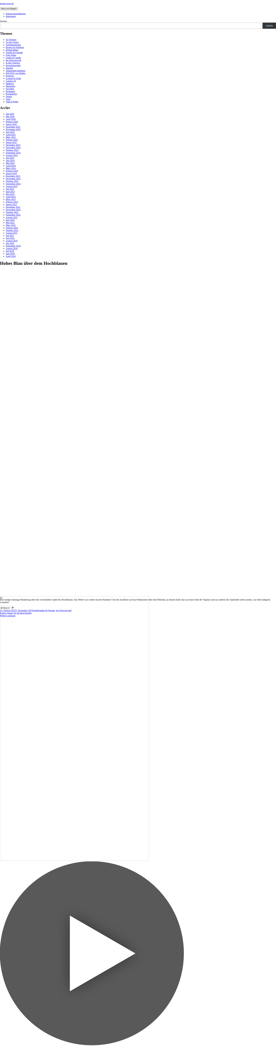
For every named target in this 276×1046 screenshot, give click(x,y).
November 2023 (13, 178)
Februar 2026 (12, 121)
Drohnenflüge (12, 50)
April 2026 (11, 119)
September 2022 (13, 215)
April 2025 (11, 134)
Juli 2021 (10, 235)
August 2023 (12, 186)
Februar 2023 (12, 202)
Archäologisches (13, 45)
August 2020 (12, 241)
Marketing (10, 86)
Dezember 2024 (13, 145)
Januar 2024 (11, 173)
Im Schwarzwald (13, 60)
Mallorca (10, 83)
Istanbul (9, 68)
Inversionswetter (13, 65)
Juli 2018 (10, 251)
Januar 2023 (11, 204)
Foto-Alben (11, 55)
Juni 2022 (10, 220)
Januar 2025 (11, 142)
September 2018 (13, 246)
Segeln (9, 96)
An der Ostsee (12, 42)
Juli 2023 (10, 189)
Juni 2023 (10, 191)
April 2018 (11, 256)
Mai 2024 (10, 163)
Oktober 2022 (12, 212)
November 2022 (13, 209)
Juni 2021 (10, 238)
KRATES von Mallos (15, 73)
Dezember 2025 (13, 127)
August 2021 (12, 233)
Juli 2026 (10, 114)
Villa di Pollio (12, 101)
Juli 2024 (10, 158)
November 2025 (13, 129)
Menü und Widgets (9, 9)
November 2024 (13, 147)
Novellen (10, 89)
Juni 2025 (10, 132)
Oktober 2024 (12, 150)
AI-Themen (11, 39)
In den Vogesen (13, 63)
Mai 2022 (10, 222)
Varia (8, 99)
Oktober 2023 (12, 181)
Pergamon (10, 91)
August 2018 (12, 248)
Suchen (3, 21)
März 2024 (11, 168)
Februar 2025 (12, 140)
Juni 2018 (10, 253)
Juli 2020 (10, 243)
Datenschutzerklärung (16, 14)
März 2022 (11, 225)
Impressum (11, 16)
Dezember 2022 (13, 207)
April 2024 (11, 165)
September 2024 (13, 153)
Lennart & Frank (13, 78)
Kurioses (10, 76)
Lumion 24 (11, 81)
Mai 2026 (10, 116)
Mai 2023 (10, 194)
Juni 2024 (10, 160)
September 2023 (13, 184)
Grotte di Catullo (13, 57)
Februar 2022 (12, 228)
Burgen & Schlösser (15, 47)
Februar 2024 (12, 171)
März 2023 (11, 199)
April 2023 (11, 197)
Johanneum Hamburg (15, 70)
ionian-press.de (7, 3)
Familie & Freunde (14, 52)
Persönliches (11, 94)
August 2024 (12, 155)
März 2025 (11, 137)
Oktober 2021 (12, 230)
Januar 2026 (11, 124)
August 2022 (12, 217)
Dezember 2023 (13, 176)
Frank (35, 610)
